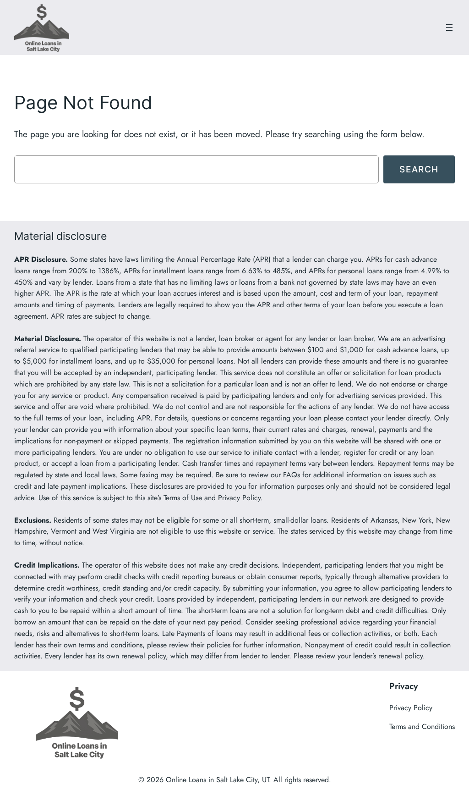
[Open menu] (449, 27)
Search (419, 169)
